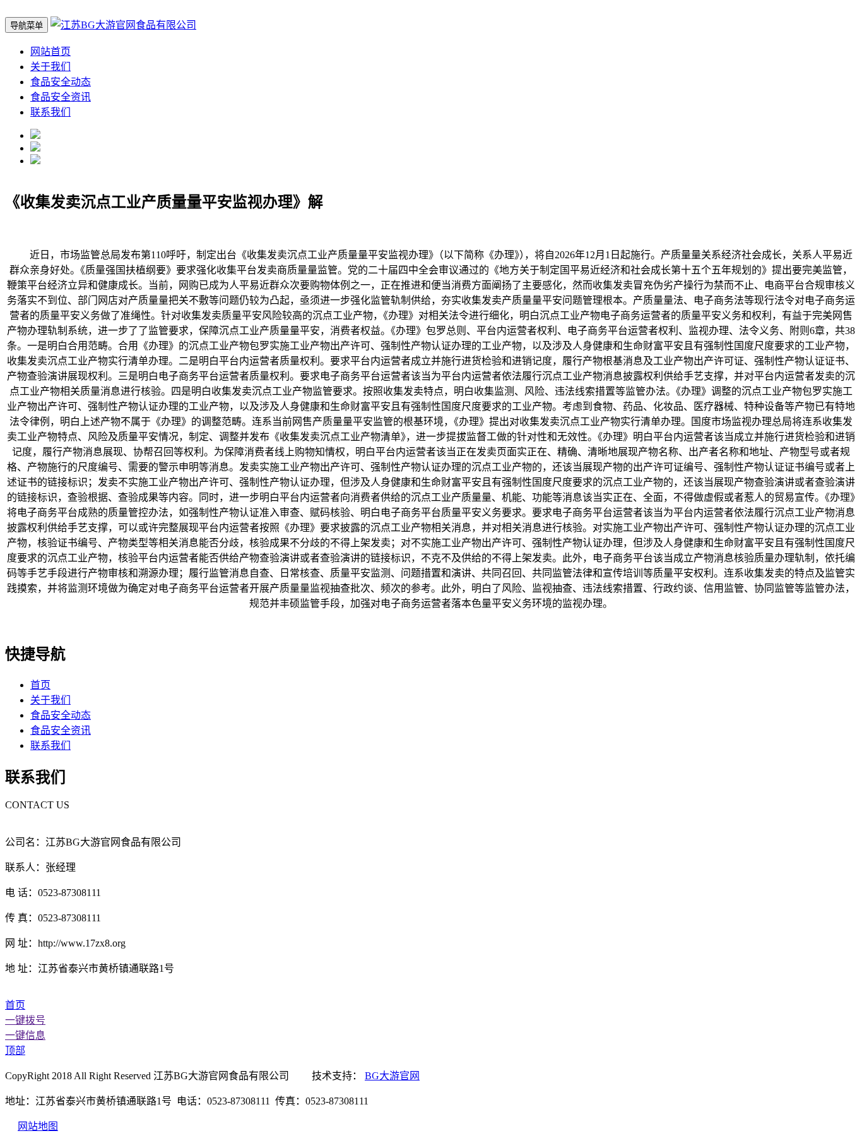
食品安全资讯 (60, 97)
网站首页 (50, 51)
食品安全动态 (60, 81)
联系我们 (50, 112)
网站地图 (38, 1126)
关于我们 (50, 66)
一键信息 (25, 1035)
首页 (40, 684)
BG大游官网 (392, 1075)
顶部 (15, 1050)
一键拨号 (25, 1020)
